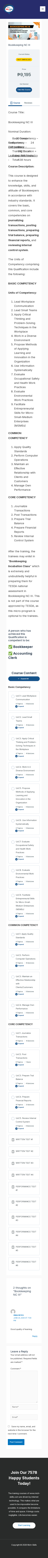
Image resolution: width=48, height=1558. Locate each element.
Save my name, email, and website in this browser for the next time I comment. (22, 1430)
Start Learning (24, 1525)
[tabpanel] (24, 386)
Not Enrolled (24, 60)
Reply (34, 1336)
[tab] (15, 103)
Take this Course (24, 90)
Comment (16, 1368)
